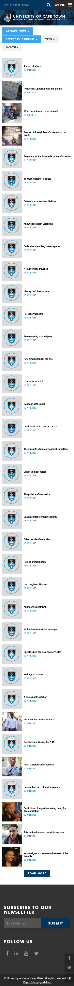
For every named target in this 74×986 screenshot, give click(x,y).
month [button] (11, 47)
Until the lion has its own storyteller (42, 652)
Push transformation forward (39, 764)
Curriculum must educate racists (41, 426)
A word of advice (32, 66)
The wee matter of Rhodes (37, 178)
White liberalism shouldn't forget (41, 629)
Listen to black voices (35, 471)
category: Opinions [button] (20, 39)
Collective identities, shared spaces (42, 246)
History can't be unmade (36, 291)
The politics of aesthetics (37, 494)
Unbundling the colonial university (42, 787)
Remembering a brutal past (38, 336)
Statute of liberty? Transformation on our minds (45, 134)
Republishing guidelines (37, 982)
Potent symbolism (33, 314)
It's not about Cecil (33, 381)
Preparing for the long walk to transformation (47, 156)
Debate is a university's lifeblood (40, 201)
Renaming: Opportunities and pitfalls (43, 88)
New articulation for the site (38, 359)
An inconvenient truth (35, 607)
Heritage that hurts (33, 674)
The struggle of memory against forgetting (46, 449)
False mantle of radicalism (37, 539)
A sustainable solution (35, 697)
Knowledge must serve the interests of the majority (46, 855)
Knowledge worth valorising (38, 224)
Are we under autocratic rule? (39, 719)
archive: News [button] (16, 31)
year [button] (49, 39)
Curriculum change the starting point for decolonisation (45, 809)
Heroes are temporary (35, 562)
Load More (37, 873)
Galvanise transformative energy (40, 517)
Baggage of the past (34, 404)
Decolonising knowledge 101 (39, 742)
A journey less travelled (36, 269)
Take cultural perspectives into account (44, 832)
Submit (55, 923)
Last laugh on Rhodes (35, 584)
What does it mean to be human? (41, 111)
